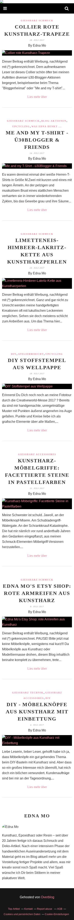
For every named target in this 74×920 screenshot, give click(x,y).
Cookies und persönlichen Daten (22, 914)
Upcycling (21, 126)
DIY (13, 354)
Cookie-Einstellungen (57, 914)
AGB (59, 908)
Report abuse (45, 908)
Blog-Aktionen (53, 121)
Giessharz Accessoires (37, 454)
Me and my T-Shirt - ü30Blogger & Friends (37, 140)
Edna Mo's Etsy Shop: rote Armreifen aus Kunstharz (37, 593)
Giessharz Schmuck (37, 20)
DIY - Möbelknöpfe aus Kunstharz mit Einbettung (37, 712)
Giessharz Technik (28, 692)
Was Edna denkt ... (46, 126)
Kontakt (28, 908)
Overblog (47, 897)
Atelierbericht (31, 354)
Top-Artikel (14, 908)
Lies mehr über (37, 97)
